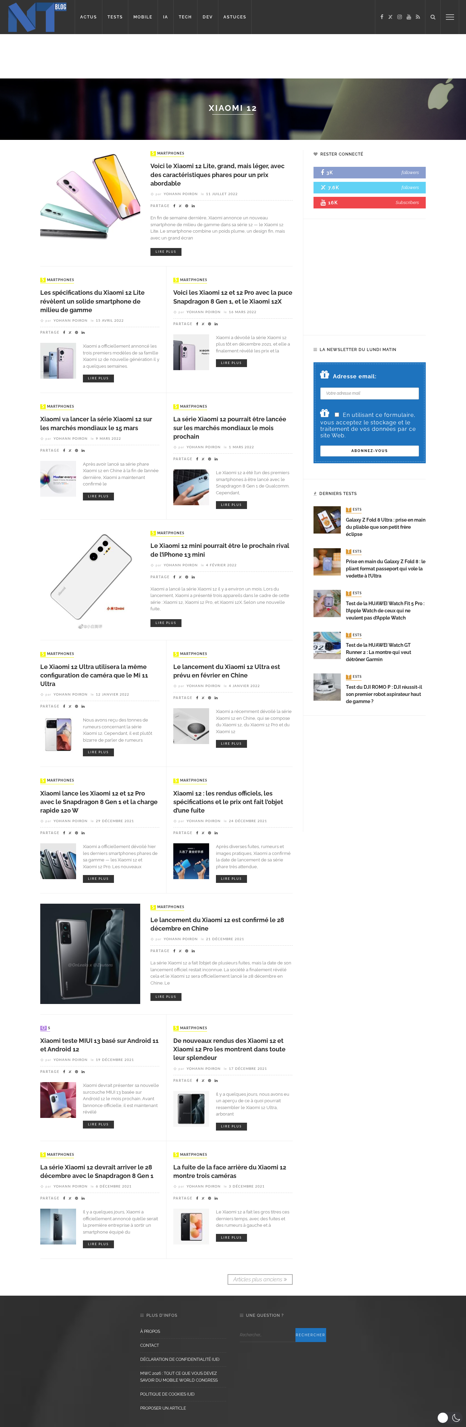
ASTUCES (234, 17)
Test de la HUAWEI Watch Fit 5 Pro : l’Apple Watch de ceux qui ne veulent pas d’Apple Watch (385, 611)
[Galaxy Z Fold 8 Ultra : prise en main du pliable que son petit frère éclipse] (327, 519)
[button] (450, 1418)
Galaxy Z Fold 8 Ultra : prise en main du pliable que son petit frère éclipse (385, 527)
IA (165, 17)
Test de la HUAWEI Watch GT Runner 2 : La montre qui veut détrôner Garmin (378, 652)
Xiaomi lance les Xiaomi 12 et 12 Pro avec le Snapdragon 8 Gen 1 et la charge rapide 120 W (99, 802)
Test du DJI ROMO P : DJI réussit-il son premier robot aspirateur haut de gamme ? (384, 694)
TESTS (115, 17)
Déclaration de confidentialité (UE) (179, 1359)
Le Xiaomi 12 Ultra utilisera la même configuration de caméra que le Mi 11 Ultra (94, 675)
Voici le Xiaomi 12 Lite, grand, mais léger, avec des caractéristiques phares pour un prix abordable (217, 174)
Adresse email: (355, 376)
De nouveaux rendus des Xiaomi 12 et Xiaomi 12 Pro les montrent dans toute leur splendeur (229, 1049)
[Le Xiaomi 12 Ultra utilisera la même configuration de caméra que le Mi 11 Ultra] (58, 734)
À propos (150, 1331)
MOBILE (142, 17)
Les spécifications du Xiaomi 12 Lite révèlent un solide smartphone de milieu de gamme (92, 301)
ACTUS (88, 17)
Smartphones (168, 153)
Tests (354, 510)
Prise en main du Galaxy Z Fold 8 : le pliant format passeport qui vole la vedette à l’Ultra (385, 569)
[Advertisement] (131, 56)
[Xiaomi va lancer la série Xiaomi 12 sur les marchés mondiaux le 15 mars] (58, 478)
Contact (149, 1345)
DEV (208, 17)
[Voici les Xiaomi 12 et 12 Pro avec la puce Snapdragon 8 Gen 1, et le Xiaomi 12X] (191, 351)
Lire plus (166, 251)
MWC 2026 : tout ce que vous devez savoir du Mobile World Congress (179, 1377)
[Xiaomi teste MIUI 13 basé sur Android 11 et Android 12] (58, 1099)
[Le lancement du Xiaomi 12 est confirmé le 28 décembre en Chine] (90, 953)
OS (46, 1028)
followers (410, 172)
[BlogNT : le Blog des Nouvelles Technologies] (37, 16)
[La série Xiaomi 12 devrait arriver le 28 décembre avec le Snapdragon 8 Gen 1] (58, 1226)
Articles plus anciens (257, 1279)
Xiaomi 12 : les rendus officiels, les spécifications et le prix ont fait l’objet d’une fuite (228, 802)
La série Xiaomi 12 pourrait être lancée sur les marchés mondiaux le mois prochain (229, 428)
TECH (185, 17)
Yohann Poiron (181, 194)
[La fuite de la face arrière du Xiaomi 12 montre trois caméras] (191, 1226)
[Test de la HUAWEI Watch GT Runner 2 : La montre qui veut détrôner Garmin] (327, 645)
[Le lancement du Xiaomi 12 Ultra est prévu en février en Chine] (191, 726)
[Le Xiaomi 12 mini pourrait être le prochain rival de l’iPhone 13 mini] (90, 579)
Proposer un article (163, 1408)
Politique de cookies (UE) (167, 1394)
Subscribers (407, 202)
